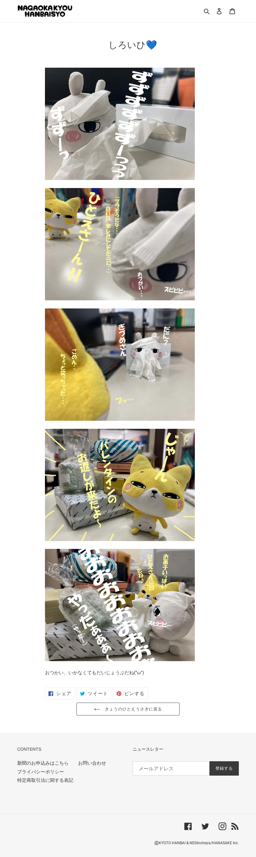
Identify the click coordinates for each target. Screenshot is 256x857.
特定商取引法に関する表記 (45, 780)
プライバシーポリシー (40, 772)
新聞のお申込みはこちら (43, 763)
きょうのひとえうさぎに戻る (132, 709)
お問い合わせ (92, 763)
